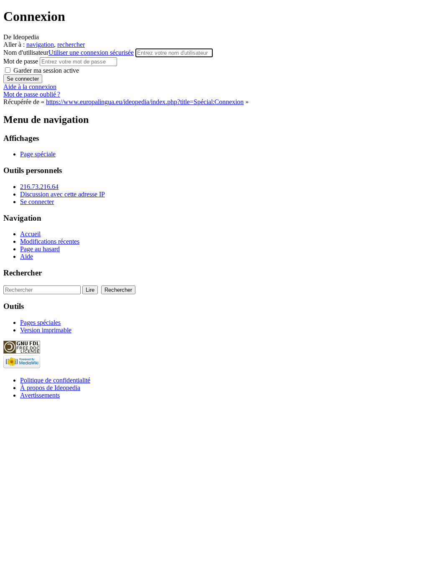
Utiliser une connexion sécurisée (91, 52)
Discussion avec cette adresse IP (62, 194)
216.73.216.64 (39, 186)
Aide (26, 256)
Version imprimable (45, 330)
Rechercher (22, 272)
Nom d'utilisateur (68, 52)
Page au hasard (40, 248)
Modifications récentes (49, 241)
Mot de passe (21, 61)
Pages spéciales (40, 322)
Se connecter (37, 201)
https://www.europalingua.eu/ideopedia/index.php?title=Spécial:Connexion (145, 101)
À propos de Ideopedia (50, 387)
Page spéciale (38, 154)
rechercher (71, 44)
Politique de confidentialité (55, 380)
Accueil (30, 233)
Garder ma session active (45, 70)
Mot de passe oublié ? (31, 94)
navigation (40, 44)
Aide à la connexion (29, 86)
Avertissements (40, 395)
